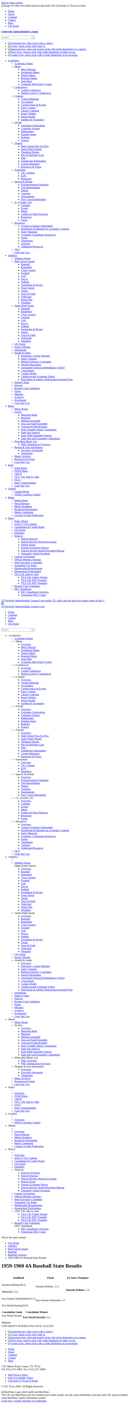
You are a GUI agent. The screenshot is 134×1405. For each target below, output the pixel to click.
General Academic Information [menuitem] (37, 226)
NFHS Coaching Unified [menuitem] (27, 494)
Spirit (11, 1087)
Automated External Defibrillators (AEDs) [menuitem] (43, 367)
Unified (13, 1113)
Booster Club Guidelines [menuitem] (27, 388)
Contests (20, 676)
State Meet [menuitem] (26, 81)
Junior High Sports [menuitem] (24, 305)
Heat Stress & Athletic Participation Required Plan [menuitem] (47, 379)
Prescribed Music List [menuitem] (25, 441)
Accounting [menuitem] (27, 102)
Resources (21, 821)
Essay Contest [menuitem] (28, 107)
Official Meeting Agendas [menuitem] (27, 559)
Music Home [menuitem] (21, 409)
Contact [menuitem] (12, 20)
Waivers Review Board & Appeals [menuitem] (39, 541)
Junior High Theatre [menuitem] (31, 149)
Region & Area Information (29, 1066)
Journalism (21, 759)
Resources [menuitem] (26, 178)
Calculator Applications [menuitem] (33, 125)
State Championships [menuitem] (25, 482)
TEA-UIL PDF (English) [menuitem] (34, 580)
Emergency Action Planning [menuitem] (35, 355)
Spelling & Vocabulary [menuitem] (32, 119)
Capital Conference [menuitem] (31, 90)
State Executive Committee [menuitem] (28, 562)
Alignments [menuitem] (27, 240)
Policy (12, 1149)
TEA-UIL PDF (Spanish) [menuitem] (34, 583)
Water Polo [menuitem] (26, 299)
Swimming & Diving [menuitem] (32, 285)
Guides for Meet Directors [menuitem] (34, 214)
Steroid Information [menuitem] (31, 364)
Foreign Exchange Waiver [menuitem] (34, 1184)
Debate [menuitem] (24, 190)
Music (12, 1019)
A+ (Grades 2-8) (24, 797)
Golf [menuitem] (23, 276)
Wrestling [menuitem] (26, 302)
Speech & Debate (24, 774)
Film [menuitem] (23, 158)
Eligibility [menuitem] (19, 533)
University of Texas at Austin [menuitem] (23, 1380)
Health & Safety (23, 960)
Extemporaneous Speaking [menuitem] (35, 184)
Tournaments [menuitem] (27, 196)
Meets (18, 641)
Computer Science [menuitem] (30, 128)
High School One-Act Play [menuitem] (35, 146)
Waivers (19, 1169)
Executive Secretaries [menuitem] (32, 450)
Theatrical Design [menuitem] (30, 152)
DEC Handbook (23, 1226)
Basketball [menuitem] (26, 267)
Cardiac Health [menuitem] (28, 373)
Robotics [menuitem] (25, 137)
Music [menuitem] (11, 406)
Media (12, 1125)
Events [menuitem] (24, 208)
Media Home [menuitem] (21, 500)
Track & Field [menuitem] (28, 293)
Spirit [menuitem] (10, 465)
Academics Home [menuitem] (23, 63)
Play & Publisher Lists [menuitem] (32, 155)
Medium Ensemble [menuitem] (30, 420)
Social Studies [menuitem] (28, 116)
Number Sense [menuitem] (28, 134)
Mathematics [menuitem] (27, 131)
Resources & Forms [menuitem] (31, 166)
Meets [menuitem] (17, 66)
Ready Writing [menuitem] (28, 113)
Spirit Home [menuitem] (20, 468)
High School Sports (25, 865)
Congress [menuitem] (26, 193)
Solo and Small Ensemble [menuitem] (34, 423)
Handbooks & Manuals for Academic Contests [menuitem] (45, 228)
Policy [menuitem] (11, 518)
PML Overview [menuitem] (29, 1060)
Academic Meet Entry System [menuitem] (36, 84)
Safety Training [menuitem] (29, 358)
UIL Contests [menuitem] (28, 172)
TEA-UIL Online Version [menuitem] (34, 577)
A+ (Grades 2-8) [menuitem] (23, 202)
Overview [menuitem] (26, 644)
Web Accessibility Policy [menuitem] (21, 1377)
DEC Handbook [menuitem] (22, 589)
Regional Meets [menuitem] (29, 78)
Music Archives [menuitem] (22, 456)
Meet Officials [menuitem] (28, 69)
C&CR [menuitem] (18, 474)
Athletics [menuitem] (12, 255)
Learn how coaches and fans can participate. (24, 1400)
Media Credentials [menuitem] (23, 512)
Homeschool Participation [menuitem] (27, 571)
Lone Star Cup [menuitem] (22, 252)
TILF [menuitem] (17, 249)
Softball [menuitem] (25, 282)
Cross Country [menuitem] (28, 270)
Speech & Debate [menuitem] (23, 181)
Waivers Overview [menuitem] (30, 1172)
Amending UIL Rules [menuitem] (25, 565)
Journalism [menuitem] (19, 169)
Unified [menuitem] (12, 488)
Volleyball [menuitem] (26, 296)
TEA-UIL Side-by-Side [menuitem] (26, 574)
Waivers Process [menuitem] (29, 538)
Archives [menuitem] (25, 243)
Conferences (22, 665)
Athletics (13, 857)
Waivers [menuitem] (18, 385)
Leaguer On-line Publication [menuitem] (29, 515)
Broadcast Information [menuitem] (25, 509)
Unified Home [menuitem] (21, 491)
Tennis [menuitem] (24, 290)
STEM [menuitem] (17, 122)
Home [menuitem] (11, 11)
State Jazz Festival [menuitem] (30, 432)
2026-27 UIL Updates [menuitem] (25, 524)
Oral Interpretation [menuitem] (30, 187)
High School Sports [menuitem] (24, 261)
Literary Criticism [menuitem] (30, 110)
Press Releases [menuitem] (21, 503)
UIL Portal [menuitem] (13, 26)
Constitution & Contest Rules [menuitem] (29, 527)
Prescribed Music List (26, 1057)
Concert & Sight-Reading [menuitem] (34, 426)
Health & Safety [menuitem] (22, 352)
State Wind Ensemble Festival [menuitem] (36, 435)
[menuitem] (30, 43)
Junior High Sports (25, 913)
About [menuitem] (11, 14)
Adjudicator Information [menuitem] (33, 161)
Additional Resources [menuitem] (32, 246)
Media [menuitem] (11, 497)
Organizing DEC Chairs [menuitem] (33, 595)
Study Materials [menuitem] (29, 231)
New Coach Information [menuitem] (33, 199)
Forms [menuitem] (24, 220)
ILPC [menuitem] (24, 175)
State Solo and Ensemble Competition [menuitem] (40, 438)
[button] (2, 603)
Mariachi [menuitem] (25, 417)
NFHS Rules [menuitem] (21, 471)
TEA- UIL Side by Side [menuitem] (26, 476)
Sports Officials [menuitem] (22, 347)
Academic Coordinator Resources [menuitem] (38, 234)
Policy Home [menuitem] (21, 521)
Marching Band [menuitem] (29, 414)
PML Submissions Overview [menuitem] (36, 444)
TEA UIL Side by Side (27, 1211)
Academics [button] (15, 635)
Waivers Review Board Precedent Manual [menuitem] (42, 550)
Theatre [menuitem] (18, 143)
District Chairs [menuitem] (21, 382)
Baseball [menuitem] (25, 264)
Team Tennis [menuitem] (27, 288)
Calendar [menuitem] (12, 17)
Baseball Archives (17, 1254)
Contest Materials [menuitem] (30, 99)
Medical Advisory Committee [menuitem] (36, 361)
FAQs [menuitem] (17, 479)
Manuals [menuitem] (18, 394)
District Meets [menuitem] (28, 75)
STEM (19, 706)
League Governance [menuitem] (24, 556)
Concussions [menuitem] (27, 370)
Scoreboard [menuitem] (20, 400)
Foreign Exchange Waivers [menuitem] (35, 547)
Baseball (12, 1251)
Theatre (19, 730)
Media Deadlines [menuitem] (23, 506)
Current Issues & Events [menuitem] (33, 104)
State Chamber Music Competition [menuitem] (39, 429)
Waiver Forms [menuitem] (28, 544)
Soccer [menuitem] (24, 279)
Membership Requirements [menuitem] (28, 568)
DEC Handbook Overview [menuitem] (35, 592)
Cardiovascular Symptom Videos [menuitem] (38, 376)
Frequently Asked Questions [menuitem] (35, 553)
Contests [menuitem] (18, 96)
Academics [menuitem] (13, 60)
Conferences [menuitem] (20, 87)
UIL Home (13, 1243)
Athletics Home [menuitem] (22, 258)
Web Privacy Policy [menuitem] (18, 1375)
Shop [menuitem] (10, 23)
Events (18, 1025)
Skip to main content (12, 2)
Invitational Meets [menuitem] (30, 72)
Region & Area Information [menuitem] (28, 447)
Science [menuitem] (25, 140)
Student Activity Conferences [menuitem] (36, 93)
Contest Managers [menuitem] (30, 164)
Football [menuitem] (25, 273)
